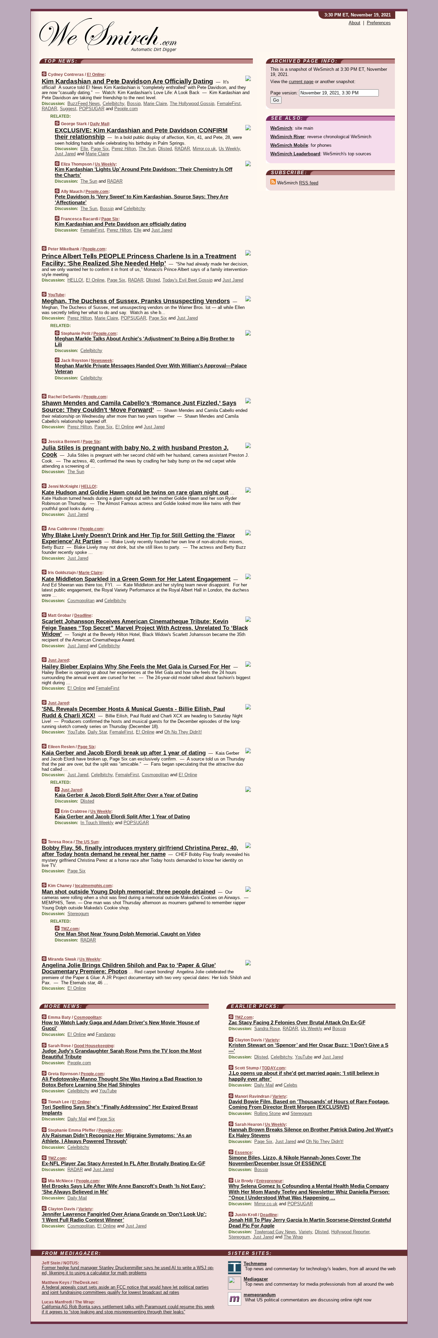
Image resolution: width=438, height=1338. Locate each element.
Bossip (134, 103)
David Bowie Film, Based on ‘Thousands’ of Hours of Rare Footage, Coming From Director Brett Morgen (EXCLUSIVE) (309, 1104)
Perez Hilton (124, 148)
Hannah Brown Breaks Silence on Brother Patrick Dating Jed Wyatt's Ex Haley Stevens (311, 1132)
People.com (126, 108)
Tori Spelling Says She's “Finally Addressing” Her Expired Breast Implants (120, 1110)
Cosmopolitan (80, 600)
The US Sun (87, 842)
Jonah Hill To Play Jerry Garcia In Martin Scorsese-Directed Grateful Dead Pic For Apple (310, 1223)
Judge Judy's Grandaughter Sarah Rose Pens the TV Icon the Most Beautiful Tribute (122, 1054)
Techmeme (255, 1263)
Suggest (68, 108)
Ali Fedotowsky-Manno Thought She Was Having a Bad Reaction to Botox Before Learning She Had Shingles (122, 1082)
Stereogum (78, 913)
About (354, 22)
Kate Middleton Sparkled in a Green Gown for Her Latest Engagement (136, 579)
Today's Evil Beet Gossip (187, 280)
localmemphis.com (93, 886)
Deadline (82, 615)
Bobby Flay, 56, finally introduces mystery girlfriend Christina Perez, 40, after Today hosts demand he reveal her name (140, 851)
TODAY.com (273, 1068)
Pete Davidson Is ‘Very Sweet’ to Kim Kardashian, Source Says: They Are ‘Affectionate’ (141, 199)
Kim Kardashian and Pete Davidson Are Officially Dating (128, 81)
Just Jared (65, 153)
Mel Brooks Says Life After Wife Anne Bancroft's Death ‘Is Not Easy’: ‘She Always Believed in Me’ (124, 1189)
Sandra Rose (267, 1028)
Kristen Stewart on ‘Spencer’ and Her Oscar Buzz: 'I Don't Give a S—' (308, 1048)
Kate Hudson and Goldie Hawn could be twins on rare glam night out (135, 492)
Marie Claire (155, 103)
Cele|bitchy (113, 103)
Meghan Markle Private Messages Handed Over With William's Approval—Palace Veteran (151, 368)
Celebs (290, 1085)
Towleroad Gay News (275, 1231)
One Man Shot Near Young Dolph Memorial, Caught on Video (128, 934)
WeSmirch (281, 128)
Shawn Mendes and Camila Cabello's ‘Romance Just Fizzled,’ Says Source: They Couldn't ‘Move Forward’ (139, 406)
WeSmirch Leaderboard (295, 153)
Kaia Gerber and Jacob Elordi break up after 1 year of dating (124, 753)
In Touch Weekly (97, 822)
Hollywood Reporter (350, 1231)
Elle (84, 148)
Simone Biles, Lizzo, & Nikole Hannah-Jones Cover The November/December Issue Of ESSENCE (295, 1160)
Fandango (105, 1034)
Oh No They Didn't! (183, 732)
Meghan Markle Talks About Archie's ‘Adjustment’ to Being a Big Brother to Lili (144, 341)
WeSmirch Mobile (289, 145)
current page (301, 81)
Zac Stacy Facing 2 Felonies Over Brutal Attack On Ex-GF (297, 1022)
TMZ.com (70, 929)
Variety (85, 1209)
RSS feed (308, 182)
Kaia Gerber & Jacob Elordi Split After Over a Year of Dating (126, 795)
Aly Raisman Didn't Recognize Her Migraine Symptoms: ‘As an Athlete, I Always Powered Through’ (117, 1138)
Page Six (100, 148)
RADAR (49, 108)
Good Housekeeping (93, 1046)
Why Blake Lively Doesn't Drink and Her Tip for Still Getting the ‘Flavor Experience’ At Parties (138, 538)
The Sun (147, 148)
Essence (243, 1153)
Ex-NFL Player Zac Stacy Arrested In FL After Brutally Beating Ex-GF (123, 1163)
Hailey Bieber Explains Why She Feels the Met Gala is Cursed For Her (136, 666)
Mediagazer (256, 1279)
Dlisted (165, 148)
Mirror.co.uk (204, 148)
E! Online (95, 75)
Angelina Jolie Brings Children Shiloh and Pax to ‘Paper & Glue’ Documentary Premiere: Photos (129, 968)
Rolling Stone (267, 1113)
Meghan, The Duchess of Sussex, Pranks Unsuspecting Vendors (136, 301)
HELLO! (75, 280)
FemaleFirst (229, 103)
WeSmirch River (287, 136)
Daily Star (97, 732)
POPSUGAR (91, 108)
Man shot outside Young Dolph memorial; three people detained (128, 891)
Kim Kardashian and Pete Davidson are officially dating (120, 224)
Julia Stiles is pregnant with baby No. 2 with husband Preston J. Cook (135, 451)
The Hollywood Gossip (192, 103)
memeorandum (260, 1294)
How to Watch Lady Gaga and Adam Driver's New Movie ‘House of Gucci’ (120, 1025)
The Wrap (293, 1236)
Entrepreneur (269, 1181)
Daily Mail (99, 124)
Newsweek (101, 361)
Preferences (379, 22)
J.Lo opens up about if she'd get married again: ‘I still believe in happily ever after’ (304, 1076)
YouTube (56, 295)
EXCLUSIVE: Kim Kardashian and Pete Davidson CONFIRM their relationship (141, 134)
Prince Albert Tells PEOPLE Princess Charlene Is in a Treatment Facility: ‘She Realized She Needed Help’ (139, 259)
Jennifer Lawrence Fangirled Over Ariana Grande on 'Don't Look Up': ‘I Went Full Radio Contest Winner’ (124, 1217)
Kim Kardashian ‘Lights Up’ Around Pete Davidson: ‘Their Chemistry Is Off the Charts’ (143, 172)
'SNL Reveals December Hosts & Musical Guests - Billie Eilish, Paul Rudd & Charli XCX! (133, 712)
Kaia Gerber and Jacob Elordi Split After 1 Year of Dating (122, 816)
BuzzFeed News (83, 103)
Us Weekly (229, 148)
